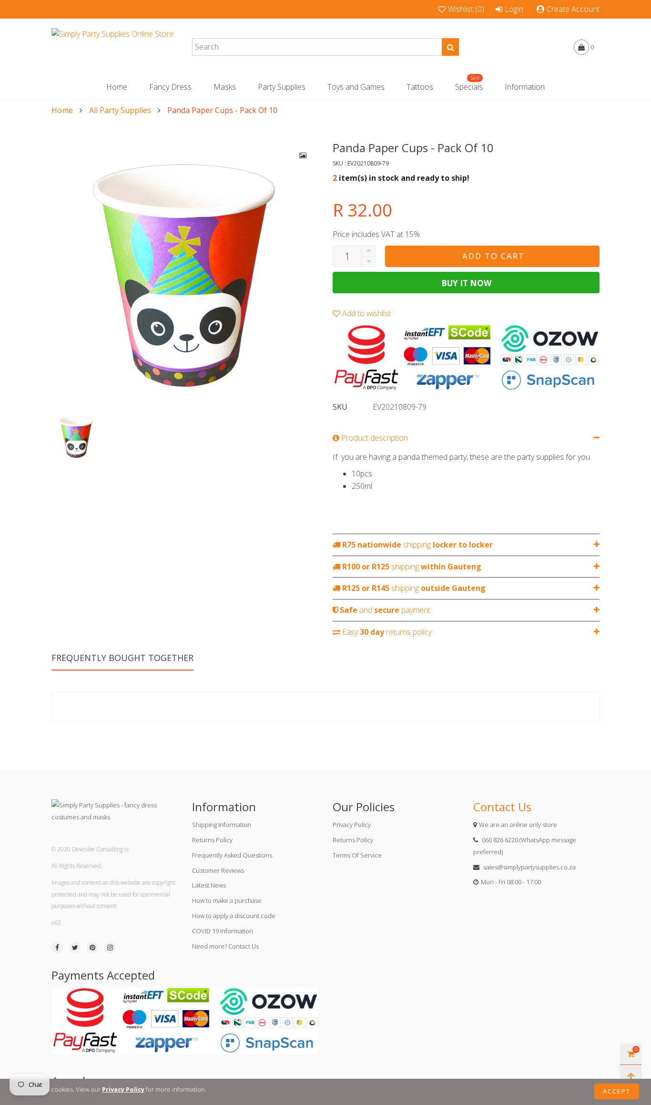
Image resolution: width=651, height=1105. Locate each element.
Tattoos (420, 87)
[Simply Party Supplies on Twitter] (75, 947)
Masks (225, 87)
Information (525, 87)
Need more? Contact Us (225, 946)
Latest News (209, 885)
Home (116, 87)
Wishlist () (466, 9)
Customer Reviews (218, 870)
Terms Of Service (357, 855)
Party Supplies (281, 87)
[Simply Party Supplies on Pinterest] (92, 947)
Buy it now (466, 283)
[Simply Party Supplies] (112, 47)
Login (514, 9)
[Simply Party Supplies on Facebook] (57, 947)
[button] (368, 261)
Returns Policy (212, 840)
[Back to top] (630, 1075)
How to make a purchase (227, 900)
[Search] (450, 47)
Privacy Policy (352, 824)
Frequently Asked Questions (232, 855)
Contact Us (502, 807)
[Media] (303, 155)
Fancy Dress (170, 87)
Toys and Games (356, 87)
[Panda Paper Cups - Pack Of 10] (184, 273)
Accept (617, 1091)
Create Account (573, 9)
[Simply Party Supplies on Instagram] (110, 947)
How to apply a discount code (233, 915)
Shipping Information (221, 824)
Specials (469, 86)
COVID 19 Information (222, 931)
